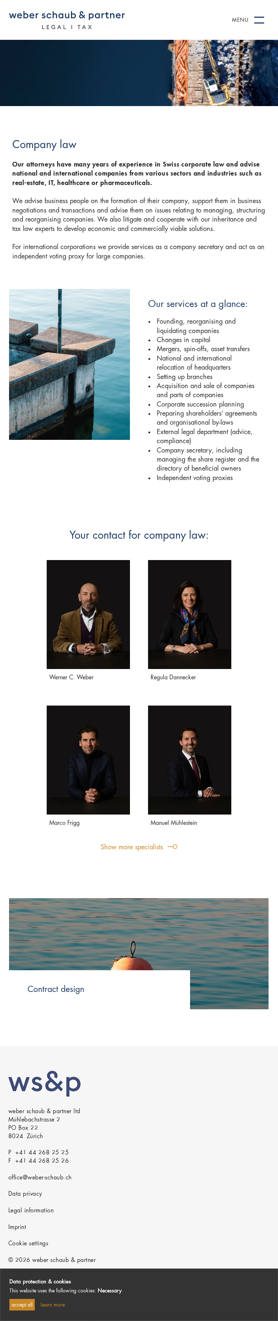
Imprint (17, 1227)
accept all (22, 1305)
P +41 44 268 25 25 (38, 1153)
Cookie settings (28, 1244)
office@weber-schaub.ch (40, 1178)
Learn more (53, 1305)
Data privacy (25, 1194)
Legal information (31, 1211)
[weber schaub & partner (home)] (67, 20)
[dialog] (139, 1295)
